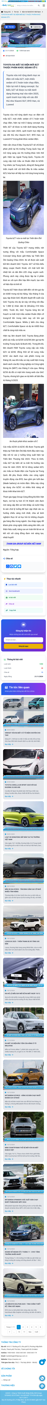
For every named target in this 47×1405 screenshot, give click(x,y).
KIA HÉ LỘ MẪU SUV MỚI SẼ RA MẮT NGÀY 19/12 (22, 993)
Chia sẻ (11, 604)
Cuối (36, 1332)
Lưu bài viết (12, 585)
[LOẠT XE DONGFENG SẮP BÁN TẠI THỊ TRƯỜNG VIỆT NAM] (23, 816)
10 (19, 1332)
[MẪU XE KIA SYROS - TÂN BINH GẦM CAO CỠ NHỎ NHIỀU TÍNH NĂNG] (23, 868)
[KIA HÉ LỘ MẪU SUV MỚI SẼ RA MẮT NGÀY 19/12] (23, 973)
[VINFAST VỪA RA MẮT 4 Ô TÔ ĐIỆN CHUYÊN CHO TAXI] (23, 712)
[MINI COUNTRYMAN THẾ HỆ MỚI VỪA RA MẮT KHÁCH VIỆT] (23, 1127)
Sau (30, 1332)
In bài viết (12, 597)
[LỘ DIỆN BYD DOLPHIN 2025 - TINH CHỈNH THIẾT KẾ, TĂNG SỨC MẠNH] (23, 1283)
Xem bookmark (14, 591)
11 (24, 1332)
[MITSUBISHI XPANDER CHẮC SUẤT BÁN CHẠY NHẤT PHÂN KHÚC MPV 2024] (23, 1179)
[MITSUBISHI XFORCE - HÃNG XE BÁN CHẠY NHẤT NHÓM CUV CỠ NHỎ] (23, 1074)
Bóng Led (6, 1380)
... (14, 1332)
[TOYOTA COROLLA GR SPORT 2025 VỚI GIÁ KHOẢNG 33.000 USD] (23, 764)
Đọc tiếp (8, 744)
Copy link (12, 610)
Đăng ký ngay (23, 646)
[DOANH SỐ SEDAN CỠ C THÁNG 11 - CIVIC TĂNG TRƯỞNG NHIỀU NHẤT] (23, 1231)
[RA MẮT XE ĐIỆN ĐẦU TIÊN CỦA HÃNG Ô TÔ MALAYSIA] (23, 1022)
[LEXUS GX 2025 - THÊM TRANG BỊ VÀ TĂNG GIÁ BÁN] (23, 920)
